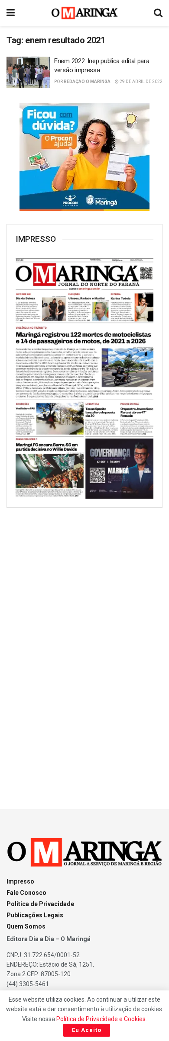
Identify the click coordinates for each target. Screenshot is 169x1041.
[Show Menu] (10, 13)
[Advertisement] (85, 650)
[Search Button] (158, 13)
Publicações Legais (34, 915)
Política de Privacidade (40, 903)
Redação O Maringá (87, 81)
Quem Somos (26, 926)
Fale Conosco (26, 892)
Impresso (20, 881)
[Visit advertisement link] (84, 157)
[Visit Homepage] (84, 13)
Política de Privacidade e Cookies (101, 1018)
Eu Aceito (86, 1030)
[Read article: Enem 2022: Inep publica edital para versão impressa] (28, 72)
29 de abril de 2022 (140, 81)
